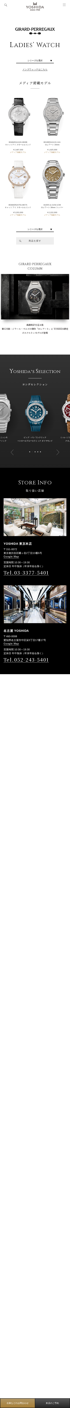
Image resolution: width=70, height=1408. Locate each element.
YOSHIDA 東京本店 (18, 543)
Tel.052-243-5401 (26, 659)
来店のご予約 (52, 1403)
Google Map (11, 556)
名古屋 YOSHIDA (16, 631)
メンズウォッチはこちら (35, 69)
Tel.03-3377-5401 (26, 572)
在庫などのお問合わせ (18, 1403)
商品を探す (35, 241)
